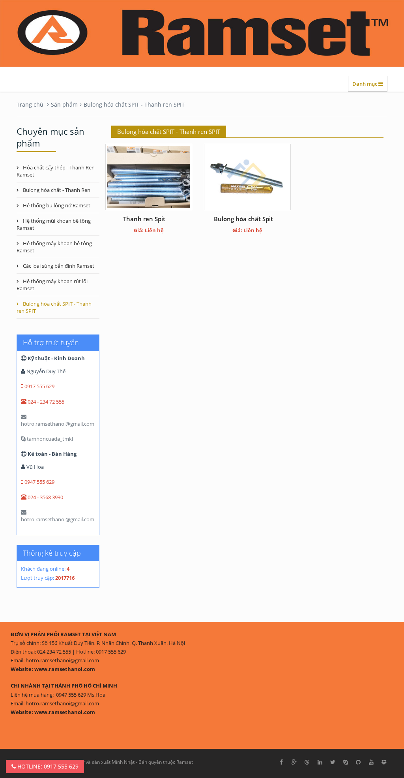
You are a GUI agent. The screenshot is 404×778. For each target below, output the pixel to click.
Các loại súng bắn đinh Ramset (58, 265)
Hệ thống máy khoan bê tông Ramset (54, 247)
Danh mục (365, 83)
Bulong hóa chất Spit (247, 219)
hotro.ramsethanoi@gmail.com (57, 423)
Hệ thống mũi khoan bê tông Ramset (54, 224)
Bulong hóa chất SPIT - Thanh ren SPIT (134, 104)
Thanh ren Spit (149, 219)
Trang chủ (30, 104)
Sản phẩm (64, 104)
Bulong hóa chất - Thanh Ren (56, 190)
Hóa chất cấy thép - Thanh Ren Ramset (56, 171)
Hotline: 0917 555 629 (47, 766)
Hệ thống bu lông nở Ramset (56, 205)
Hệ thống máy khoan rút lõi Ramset (52, 285)
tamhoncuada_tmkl (49, 438)
